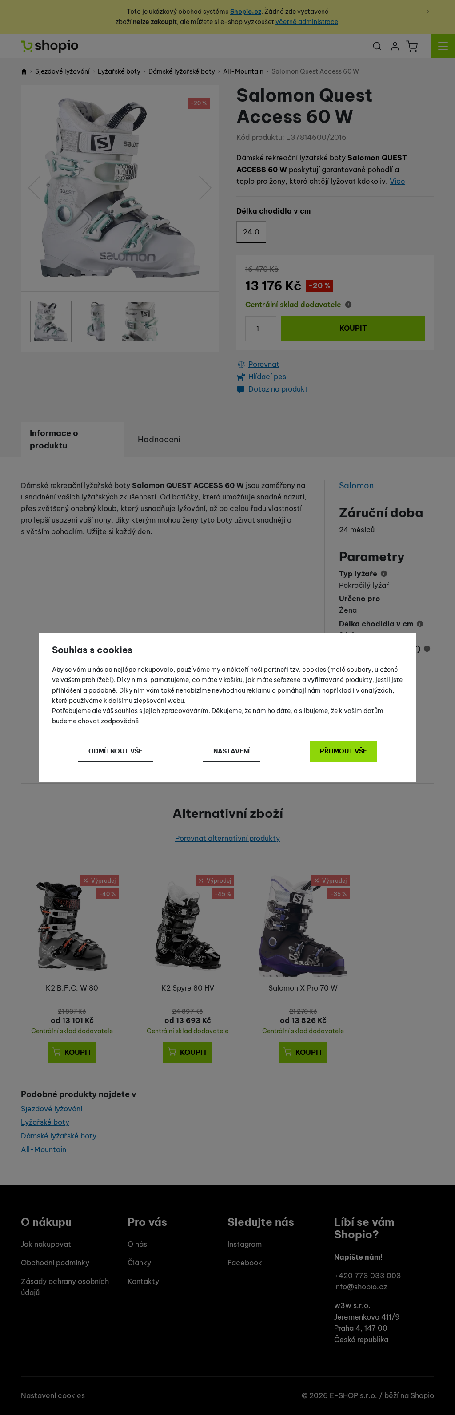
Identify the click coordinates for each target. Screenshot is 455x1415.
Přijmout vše (343, 751)
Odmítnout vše (115, 751)
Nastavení (231, 751)
